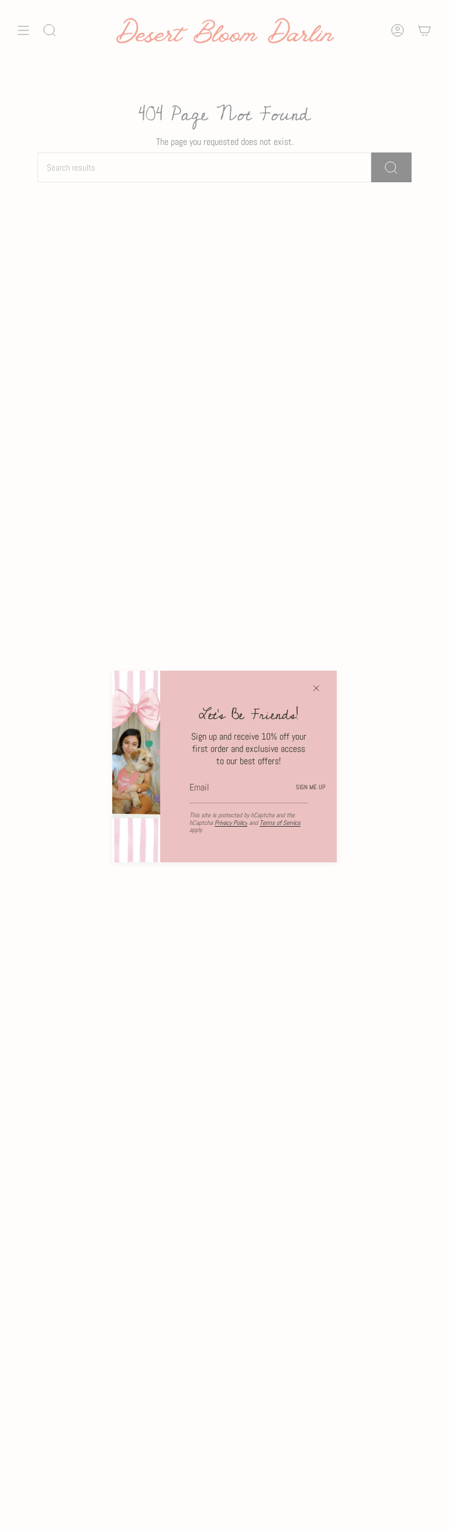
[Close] (316, 688)
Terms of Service (280, 822)
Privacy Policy (231, 822)
